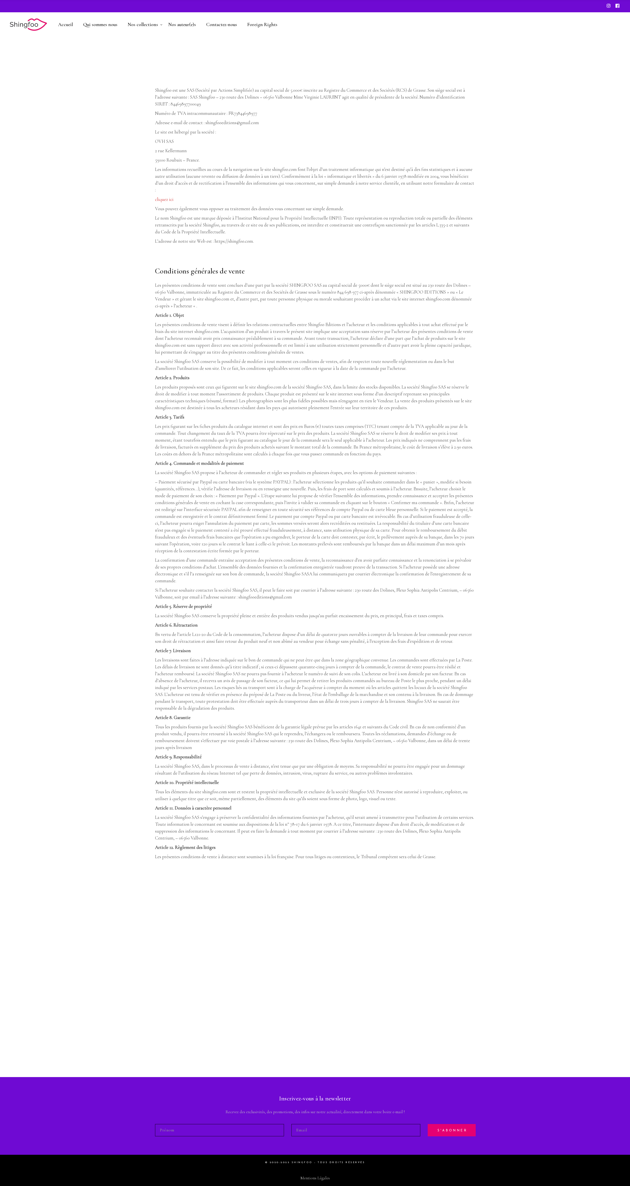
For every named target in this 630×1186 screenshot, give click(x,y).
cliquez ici (164, 199)
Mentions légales (315, 1178)
